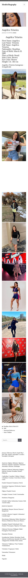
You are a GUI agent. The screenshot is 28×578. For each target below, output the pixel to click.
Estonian (4, 488)
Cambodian (5, 476)
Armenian (22, 464)
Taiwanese (5, 544)
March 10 (15, 426)
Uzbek (17, 549)
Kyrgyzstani (5, 511)
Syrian (21, 540)
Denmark (9, 483)
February (9, 453)
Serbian (12, 537)
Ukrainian (4, 549)
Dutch (21, 483)
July (6, 454)
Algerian (20, 463)
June (3, 454)
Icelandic (4, 501)
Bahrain (10, 469)
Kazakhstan (5, 509)
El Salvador (18, 486)
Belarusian (16, 469)
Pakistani (4, 529)
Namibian (4, 524)
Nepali (10, 524)
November (5, 456)
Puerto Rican (12, 530)
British (20, 471)
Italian (8, 502)
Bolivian (4, 471)
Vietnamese (12, 552)
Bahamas (4, 469)
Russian (10, 534)
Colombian (5, 478)
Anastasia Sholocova (9, 430)
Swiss (16, 540)
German (10, 494)
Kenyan (11, 509)
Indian (9, 501)
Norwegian (23, 526)
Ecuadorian (5, 486)
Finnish (9, 491)
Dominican (15, 483)
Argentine (16, 464)
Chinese (22, 476)
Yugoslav (4, 559)
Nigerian (16, 526)
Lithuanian (21, 514)
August (10, 454)
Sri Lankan (23, 539)
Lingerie (15, 514)
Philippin (15, 529)
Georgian (4, 494)
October (21, 454)
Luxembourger (6, 516)
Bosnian (9, 471)
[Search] (20, 440)
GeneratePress (14, 575)
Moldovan (10, 521)
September (15, 454)
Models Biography (9, 4)
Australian (5, 466)
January (4, 453)
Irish (24, 501)
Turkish (20, 544)
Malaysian (12, 519)
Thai (16, 544)
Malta (17, 519)
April (18, 453)
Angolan (10, 464)
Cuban (23, 478)
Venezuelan (5, 552)
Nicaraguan (10, 526)
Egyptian (11, 486)
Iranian (21, 501)
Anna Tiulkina (8, 432)
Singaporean (5, 540)
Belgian (21, 469)
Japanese (10, 506)
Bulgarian (4, 473)
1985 (5, 428)
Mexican (4, 521)
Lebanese (9, 514)
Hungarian (11, 497)
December (11, 456)
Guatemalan (20, 494)
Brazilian (6, 426)
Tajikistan (11, 544)
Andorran (4, 464)
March (11, 426)
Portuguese (5, 530)
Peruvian (10, 529)
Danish (4, 483)
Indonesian (15, 501)
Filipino (4, 491)
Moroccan (16, 521)
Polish (20, 529)
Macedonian (5, 519)
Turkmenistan (6, 545)
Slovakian (17, 537)
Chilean (17, 476)
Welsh (3, 555)
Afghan (10, 463)
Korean (16, 509)
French (13, 491)
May (22, 453)
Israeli (4, 502)
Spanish (17, 539)
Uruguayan (11, 549)
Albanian (15, 463)
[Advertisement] (14, 115)
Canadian (11, 476)
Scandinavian (5, 537)
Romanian (4, 534)
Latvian (4, 514)
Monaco (22, 521)
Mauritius (22, 519)
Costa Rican (17, 478)
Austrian (10, 466)
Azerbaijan (17, 466)
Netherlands (15, 524)
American (4, 463)
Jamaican (4, 506)
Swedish (12, 540)
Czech (3, 479)
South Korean (10, 539)
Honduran (5, 497)
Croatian (11, 478)
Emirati (24, 486)
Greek (14, 494)
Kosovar (21, 509)
